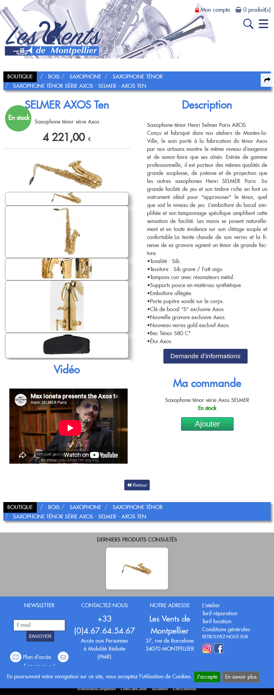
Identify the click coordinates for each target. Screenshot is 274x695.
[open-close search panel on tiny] (248, 23)
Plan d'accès (37, 657)
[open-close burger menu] (263, 23)
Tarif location (216, 621)
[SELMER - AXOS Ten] (137, 568)
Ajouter (207, 423)
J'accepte (207, 676)
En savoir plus (241, 676)
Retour (139, 485)
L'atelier (211, 605)
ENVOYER (40, 636)
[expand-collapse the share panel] (267, 80)
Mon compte (215, 9)
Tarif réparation (219, 613)
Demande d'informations (205, 356)
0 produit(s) (257, 9)
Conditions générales (226, 629)
